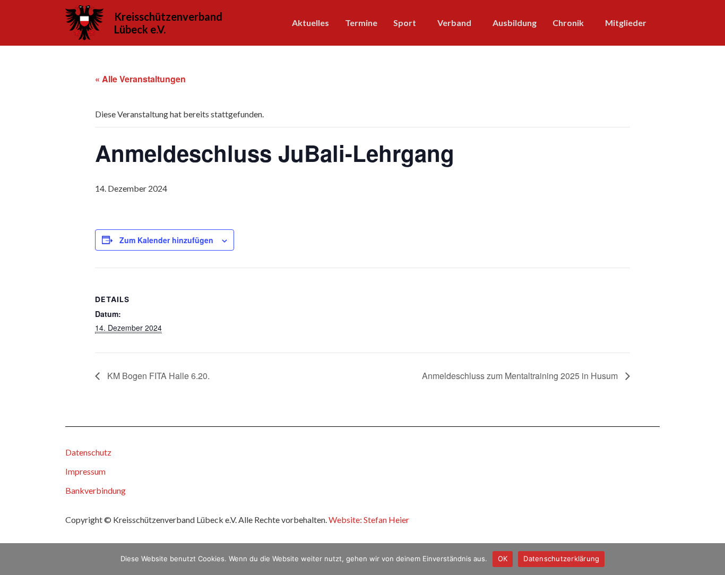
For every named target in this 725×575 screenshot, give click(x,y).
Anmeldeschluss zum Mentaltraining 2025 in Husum (521, 376)
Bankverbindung (95, 490)
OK (503, 558)
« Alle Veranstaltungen (140, 79)
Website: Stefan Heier (369, 519)
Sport (404, 23)
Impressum (85, 471)
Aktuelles (310, 23)
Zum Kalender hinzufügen (166, 240)
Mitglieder (625, 23)
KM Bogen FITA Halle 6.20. (157, 376)
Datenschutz (88, 452)
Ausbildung (515, 23)
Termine (361, 23)
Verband (454, 23)
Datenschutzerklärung (561, 558)
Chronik (568, 23)
